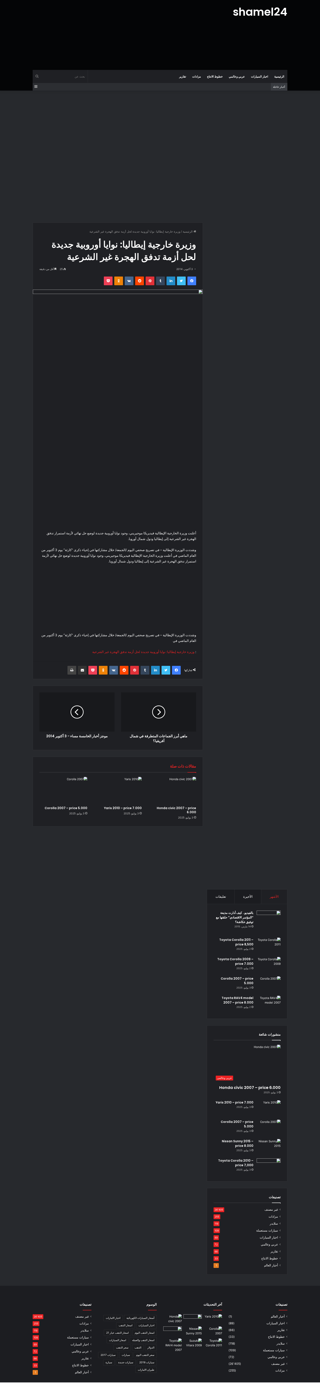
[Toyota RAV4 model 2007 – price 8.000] (269, 1004)
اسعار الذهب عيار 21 (117, 1332)
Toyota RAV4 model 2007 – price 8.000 (237, 1000)
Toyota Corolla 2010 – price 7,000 (235, 1162)
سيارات (126, 1355)
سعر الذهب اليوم (145, 1355)
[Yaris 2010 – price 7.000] (118, 790)
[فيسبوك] (191, 281)
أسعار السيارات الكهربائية (140, 1318)
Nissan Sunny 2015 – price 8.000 (237, 1143)
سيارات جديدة (125, 1362)
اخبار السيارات (259, 76)
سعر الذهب (122, 1347)
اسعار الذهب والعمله (143, 1340)
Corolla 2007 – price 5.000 (66, 808)
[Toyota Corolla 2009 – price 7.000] (269, 965)
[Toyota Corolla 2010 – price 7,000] (269, 1166)
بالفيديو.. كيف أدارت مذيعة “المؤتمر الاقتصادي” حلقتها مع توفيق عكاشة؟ (234, 917)
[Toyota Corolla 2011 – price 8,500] (269, 946)
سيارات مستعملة (267, 1230)
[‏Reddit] (139, 281)
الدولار (150, 1347)
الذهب (138, 1347)
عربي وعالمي (237, 76)
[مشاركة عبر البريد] (82, 670)
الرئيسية (279, 76)
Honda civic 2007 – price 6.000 (176, 810)
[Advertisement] (116, 34)
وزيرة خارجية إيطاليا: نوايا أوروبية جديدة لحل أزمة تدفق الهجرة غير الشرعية (143, 652)
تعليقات (221, 896)
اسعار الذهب (125, 1325)
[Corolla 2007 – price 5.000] (63, 790)
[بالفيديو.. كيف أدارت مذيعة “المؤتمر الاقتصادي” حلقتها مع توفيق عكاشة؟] (269, 923)
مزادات (196, 76)
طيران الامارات (146, 1369)
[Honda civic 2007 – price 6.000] (172, 790)
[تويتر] (181, 281)
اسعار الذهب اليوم (144, 1332)
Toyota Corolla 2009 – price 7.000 (235, 961)
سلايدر (274, 1223)
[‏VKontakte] (129, 281)
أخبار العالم (271, 1265)
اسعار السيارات (117, 1340)
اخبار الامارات (113, 1318)
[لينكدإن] (171, 281)
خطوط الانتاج (215, 76)
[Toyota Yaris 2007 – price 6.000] (193, 1319)
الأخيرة (248, 896)
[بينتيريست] (150, 281)
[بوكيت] (108, 281)
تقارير (182, 76)
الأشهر (274, 896)
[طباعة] (71, 670)
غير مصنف (271, 1209)
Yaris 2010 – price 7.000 (123, 808)
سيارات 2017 (108, 1355)
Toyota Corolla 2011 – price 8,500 (236, 942)
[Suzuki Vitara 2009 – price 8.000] (193, 1343)
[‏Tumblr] (160, 281)
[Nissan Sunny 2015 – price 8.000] (269, 1147)
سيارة (109, 1362)
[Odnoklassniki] (118, 281)
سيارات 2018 (146, 1362)
